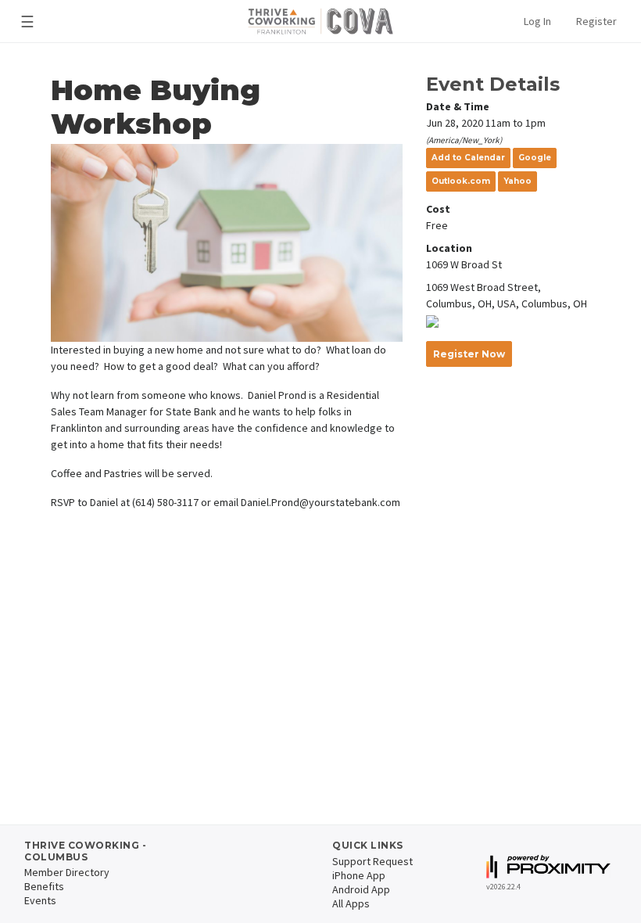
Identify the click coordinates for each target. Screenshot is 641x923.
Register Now (469, 354)
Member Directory (66, 872)
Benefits (44, 886)
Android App (361, 889)
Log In (537, 21)
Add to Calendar (468, 158)
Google (534, 158)
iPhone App (358, 875)
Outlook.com (461, 181)
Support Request (372, 861)
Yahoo (517, 181)
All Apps (351, 903)
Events (40, 900)
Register (596, 21)
